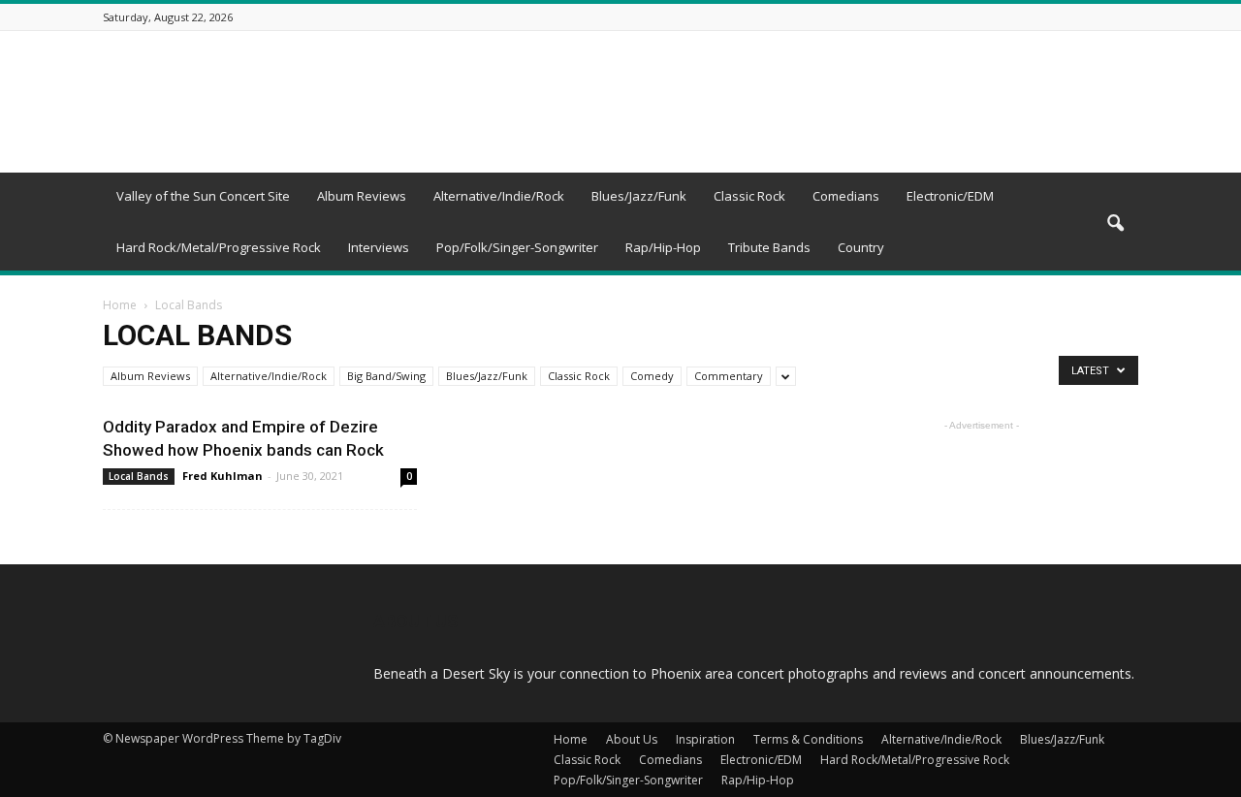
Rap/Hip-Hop (663, 247)
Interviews (378, 247)
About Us (631, 739)
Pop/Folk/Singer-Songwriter (517, 247)
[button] (1115, 224)
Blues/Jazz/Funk (638, 196)
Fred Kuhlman (222, 475)
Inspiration (705, 739)
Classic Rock (749, 196)
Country (861, 247)
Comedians (845, 196)
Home (120, 305)
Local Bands (139, 476)
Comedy (652, 375)
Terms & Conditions (808, 739)
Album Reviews (361, 196)
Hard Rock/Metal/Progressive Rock (218, 247)
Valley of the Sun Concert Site (203, 196)
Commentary (728, 375)
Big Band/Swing (386, 375)
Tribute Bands (769, 247)
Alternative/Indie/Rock (498, 196)
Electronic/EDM (950, 196)
